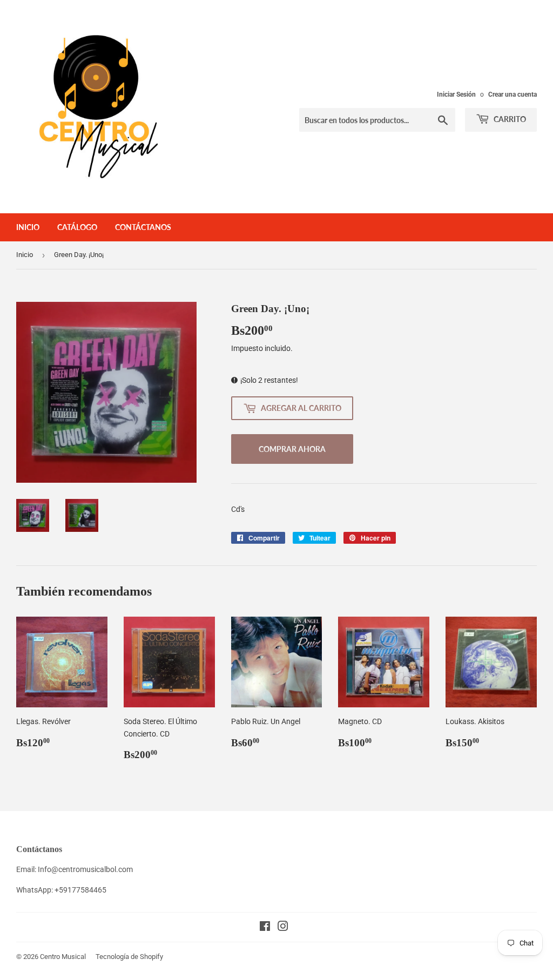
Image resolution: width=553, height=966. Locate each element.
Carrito (509, 119)
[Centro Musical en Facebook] (265, 927)
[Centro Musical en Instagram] (283, 927)
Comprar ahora (292, 449)
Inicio (27, 227)
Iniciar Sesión (456, 94)
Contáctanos (143, 227)
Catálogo (77, 227)
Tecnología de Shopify (129, 957)
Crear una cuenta (512, 94)
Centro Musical (63, 957)
